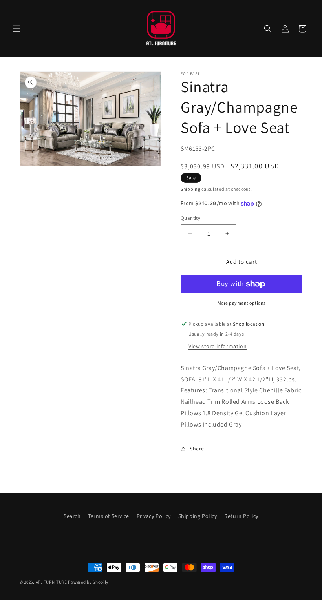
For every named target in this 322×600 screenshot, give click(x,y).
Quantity (190, 218)
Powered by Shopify (88, 582)
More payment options (242, 303)
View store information (217, 346)
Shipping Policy (197, 516)
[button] (16, 28)
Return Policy (241, 516)
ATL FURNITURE (51, 582)
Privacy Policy (154, 516)
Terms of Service (108, 516)
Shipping (191, 189)
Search (72, 516)
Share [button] (197, 448)
